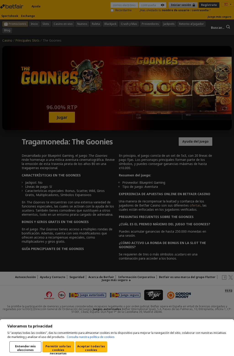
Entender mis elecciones (25, 348)
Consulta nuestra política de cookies (90, 337)
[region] (117, 337)
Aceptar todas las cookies (91, 348)
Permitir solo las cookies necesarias (58, 348)
